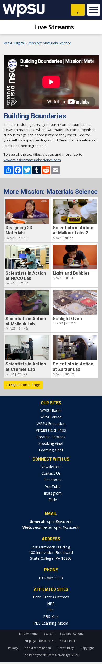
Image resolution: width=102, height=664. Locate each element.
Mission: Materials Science (50, 43)
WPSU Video (51, 417)
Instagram (52, 493)
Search (48, 633)
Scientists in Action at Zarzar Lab (73, 366)
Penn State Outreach (51, 596)
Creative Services (50, 436)
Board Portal (68, 641)
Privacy (13, 648)
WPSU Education (51, 423)
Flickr (52, 499)
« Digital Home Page (23, 384)
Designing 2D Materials (18, 230)
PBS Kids (51, 616)
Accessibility (66, 648)
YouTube (52, 486)
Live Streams (53, 26)
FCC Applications (71, 633)
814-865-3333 (51, 577)
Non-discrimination (38, 648)
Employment (28, 633)
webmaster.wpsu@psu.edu (56, 527)
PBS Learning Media (50, 623)
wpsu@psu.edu (59, 521)
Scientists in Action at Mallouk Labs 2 (73, 230)
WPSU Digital (14, 43)
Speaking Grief (50, 443)
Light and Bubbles (71, 273)
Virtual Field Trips (51, 430)
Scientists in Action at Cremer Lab (25, 366)
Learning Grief (51, 449)
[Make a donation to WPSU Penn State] (78, 10)
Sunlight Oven (67, 318)
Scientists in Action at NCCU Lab (25, 275)
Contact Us (51, 473)
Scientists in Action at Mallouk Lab (25, 321)
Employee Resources (39, 641)
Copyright (87, 648)
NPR (51, 603)
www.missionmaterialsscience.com (32, 159)
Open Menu (93, 10)
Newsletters (51, 466)
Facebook (52, 479)
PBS (50, 610)
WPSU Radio (51, 410)
